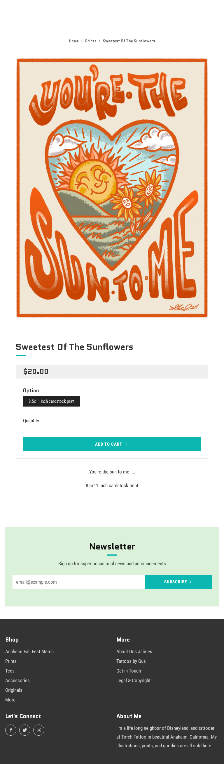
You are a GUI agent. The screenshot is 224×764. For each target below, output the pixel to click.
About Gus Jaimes (134, 651)
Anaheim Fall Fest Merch (29, 651)
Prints (91, 41)
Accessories (17, 680)
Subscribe (175, 582)
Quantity (31, 421)
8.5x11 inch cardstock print (51, 401)
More (10, 700)
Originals (13, 690)
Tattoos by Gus (131, 661)
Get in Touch (128, 671)
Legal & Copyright (133, 680)
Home (74, 41)
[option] (112, 188)
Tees (10, 671)
